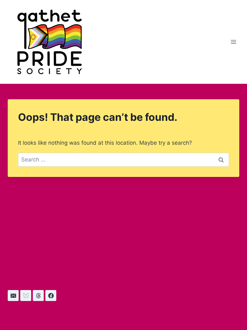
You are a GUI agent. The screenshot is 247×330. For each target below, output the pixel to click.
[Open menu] (233, 42)
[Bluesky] (25, 295)
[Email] (13, 295)
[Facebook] (50, 295)
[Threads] (38, 295)
